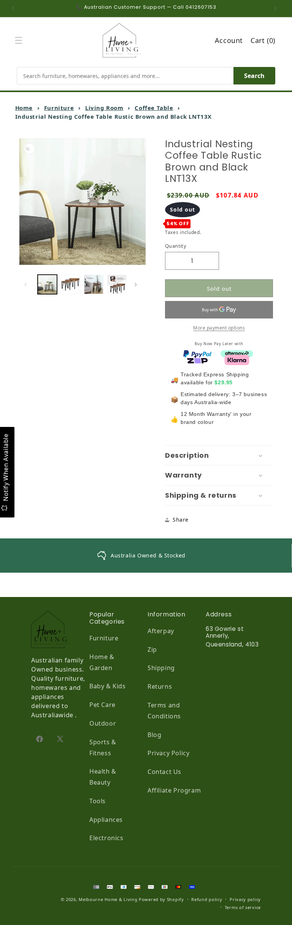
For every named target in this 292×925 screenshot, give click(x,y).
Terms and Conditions (164, 710)
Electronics (106, 838)
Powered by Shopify (161, 899)
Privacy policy (245, 899)
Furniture (59, 107)
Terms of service (243, 907)
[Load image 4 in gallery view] (117, 284)
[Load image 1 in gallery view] (47, 284)
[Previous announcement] (14, 8)
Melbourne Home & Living (108, 899)
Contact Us (164, 771)
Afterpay (161, 631)
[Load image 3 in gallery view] (93, 284)
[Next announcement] (277, 8)
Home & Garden (101, 662)
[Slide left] (27, 284)
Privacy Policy (168, 753)
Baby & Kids (107, 686)
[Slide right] (137, 284)
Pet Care (102, 705)
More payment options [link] (219, 328)
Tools (97, 801)
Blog (154, 735)
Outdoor (102, 723)
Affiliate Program (174, 790)
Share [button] (181, 519)
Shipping (161, 668)
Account (229, 40)
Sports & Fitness (102, 747)
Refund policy (206, 899)
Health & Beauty (102, 776)
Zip (152, 649)
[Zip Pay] (197, 359)
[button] (20, 40)
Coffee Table (154, 107)
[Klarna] (237, 359)
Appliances (106, 819)
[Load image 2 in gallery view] (70, 284)
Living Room (104, 107)
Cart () (263, 40)
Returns (160, 686)
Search (254, 76)
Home (24, 107)
